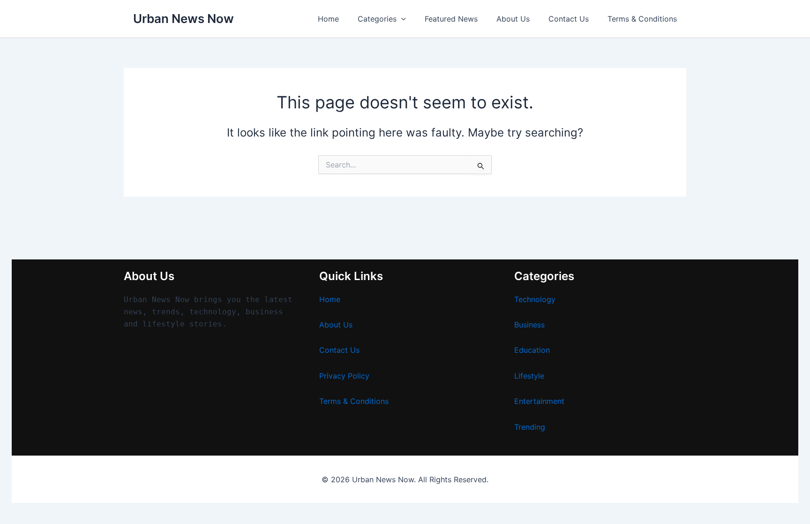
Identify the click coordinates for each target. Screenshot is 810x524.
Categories (377, 18)
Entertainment (539, 401)
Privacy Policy (344, 375)
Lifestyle (529, 375)
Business (529, 324)
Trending (529, 427)
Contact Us (568, 18)
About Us (513, 18)
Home (328, 18)
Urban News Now (183, 18)
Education (532, 350)
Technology (534, 299)
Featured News (451, 18)
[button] (401, 19)
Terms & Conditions (642, 18)
